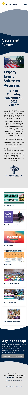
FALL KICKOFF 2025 (9, 205)
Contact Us (9, 377)
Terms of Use (18, 386)
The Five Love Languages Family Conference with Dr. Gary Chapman (13, 225)
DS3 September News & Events (12, 321)
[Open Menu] (25, 4)
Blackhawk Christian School (14, 381)
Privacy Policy (9, 386)
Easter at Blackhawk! (9, 245)
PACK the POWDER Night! (10, 302)
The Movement (7, 264)
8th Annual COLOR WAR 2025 (11, 283)
